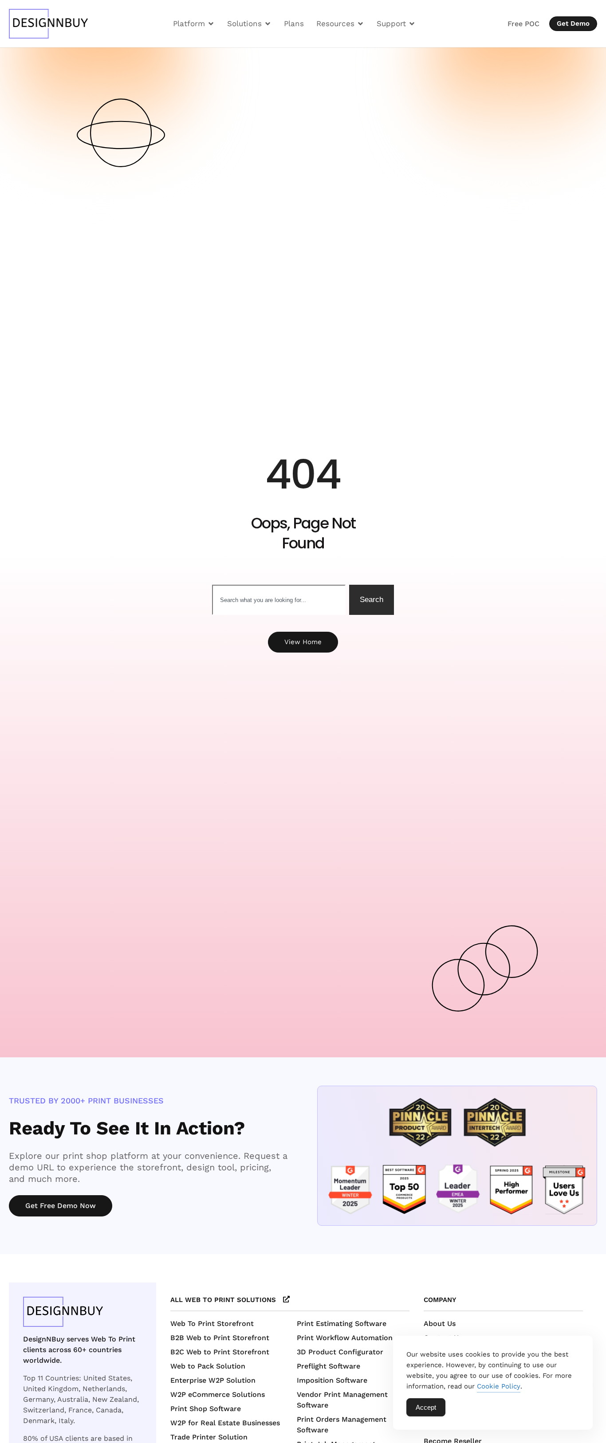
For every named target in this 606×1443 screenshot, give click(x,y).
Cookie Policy (498, 1386)
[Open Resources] (360, 23)
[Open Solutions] (268, 23)
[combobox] (279, 600)
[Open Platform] (211, 23)
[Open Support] (412, 23)
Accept (426, 1407)
